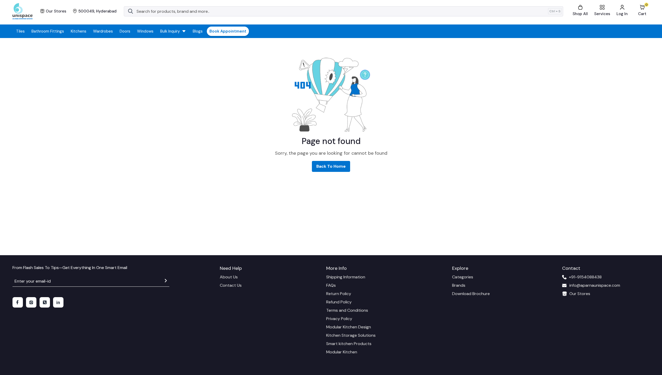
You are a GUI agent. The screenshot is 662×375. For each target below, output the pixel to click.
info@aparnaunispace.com (594, 285)
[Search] (130, 11)
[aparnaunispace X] (45, 302)
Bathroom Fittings (47, 31)
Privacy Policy (339, 318)
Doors (125, 31)
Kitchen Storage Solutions (351, 335)
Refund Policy (339, 302)
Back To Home (331, 166)
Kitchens (78, 31)
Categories (462, 277)
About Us (229, 277)
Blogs (198, 31)
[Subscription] (165, 281)
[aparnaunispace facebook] (17, 302)
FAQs (331, 285)
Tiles (20, 31)
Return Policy (338, 293)
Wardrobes (103, 31)
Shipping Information (345, 277)
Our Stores (579, 293)
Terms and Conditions (347, 310)
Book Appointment (227, 31)
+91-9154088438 (585, 277)
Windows (145, 31)
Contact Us (231, 285)
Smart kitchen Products (348, 343)
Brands (458, 285)
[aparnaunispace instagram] (31, 302)
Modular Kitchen (341, 352)
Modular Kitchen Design (348, 327)
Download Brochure (471, 293)
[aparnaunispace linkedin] (58, 302)
